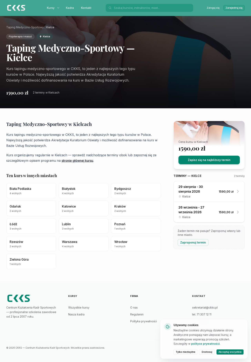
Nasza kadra (76, 314)
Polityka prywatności (143, 321)
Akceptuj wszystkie (230, 351)
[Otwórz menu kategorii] (59, 8)
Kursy (51, 7)
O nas (134, 307)
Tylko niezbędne (185, 351)
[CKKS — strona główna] (32, 298)
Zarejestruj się (234, 7)
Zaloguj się (213, 7)
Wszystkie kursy (78, 307)
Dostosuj (207, 351)
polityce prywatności (205, 343)
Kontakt (86, 7)
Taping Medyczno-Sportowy (25, 27)
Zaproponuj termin (193, 242)
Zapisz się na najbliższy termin (209, 160)
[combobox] (152, 8)
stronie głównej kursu (77, 161)
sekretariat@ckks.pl (205, 307)
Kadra (70, 7)
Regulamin (137, 314)
